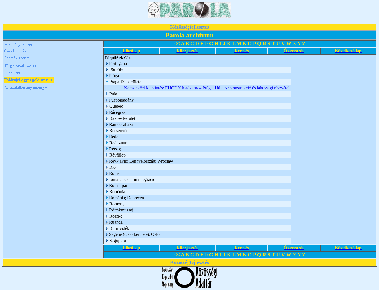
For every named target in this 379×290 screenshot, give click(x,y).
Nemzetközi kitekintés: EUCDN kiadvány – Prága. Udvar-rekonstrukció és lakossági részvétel (206, 87)
